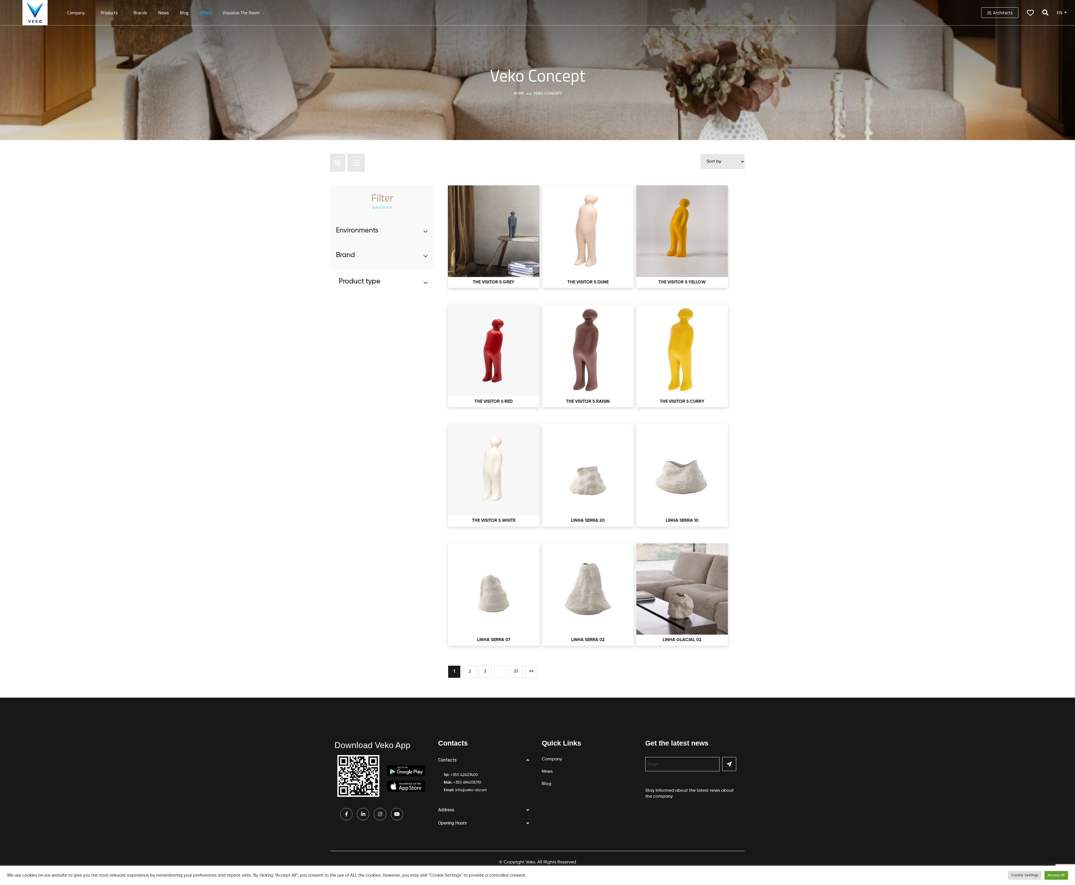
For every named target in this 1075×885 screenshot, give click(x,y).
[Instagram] (380, 814)
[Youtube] (397, 814)
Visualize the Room (241, 12)
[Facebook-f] (346, 814)
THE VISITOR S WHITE (493, 520)
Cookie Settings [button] (1024, 875)
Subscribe (729, 764)
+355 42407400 (464, 775)
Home (518, 94)
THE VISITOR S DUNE (588, 282)
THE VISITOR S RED (494, 401)
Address (446, 809)
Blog (184, 12)
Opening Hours (452, 823)
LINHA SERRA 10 (682, 520)
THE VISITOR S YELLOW (682, 282)
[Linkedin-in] (363, 814)
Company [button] (76, 12)
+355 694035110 (467, 782)
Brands (140, 12)
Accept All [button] (1056, 875)
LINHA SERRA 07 (493, 640)
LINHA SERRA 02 (588, 640)
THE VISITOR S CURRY (682, 401)
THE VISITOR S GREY (493, 282)
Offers (205, 12)
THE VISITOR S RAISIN (588, 401)
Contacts (447, 760)
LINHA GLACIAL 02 (682, 640)
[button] (485, 760)
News (163, 12)
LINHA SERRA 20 (588, 520)
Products (109, 12)
